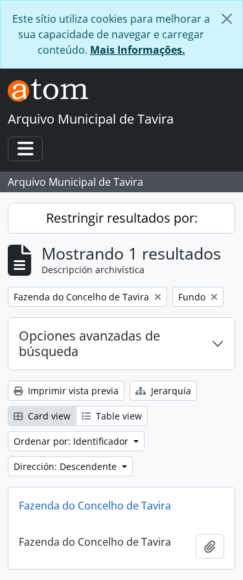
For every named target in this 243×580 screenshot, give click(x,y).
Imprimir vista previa (72, 391)
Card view (48, 416)
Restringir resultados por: (122, 218)
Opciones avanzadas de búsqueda (89, 343)
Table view (117, 416)
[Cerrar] (226, 19)
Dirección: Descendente (66, 466)
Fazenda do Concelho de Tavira (95, 505)
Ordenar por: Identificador (72, 441)
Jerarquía (169, 391)
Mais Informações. (137, 50)
